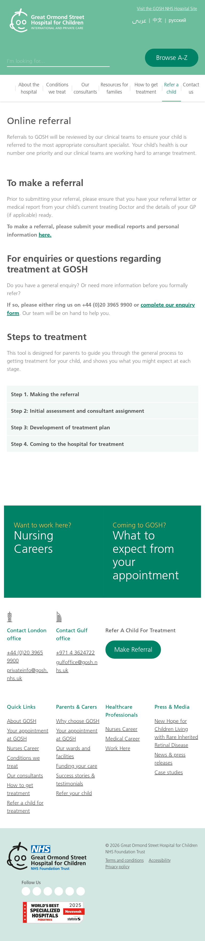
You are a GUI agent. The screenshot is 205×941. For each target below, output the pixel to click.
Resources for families (114, 88)
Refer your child (74, 793)
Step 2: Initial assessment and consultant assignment (78, 410)
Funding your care (76, 766)
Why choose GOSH (77, 721)
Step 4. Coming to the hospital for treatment (67, 443)
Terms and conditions (124, 860)
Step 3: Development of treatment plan (61, 427)
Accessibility (160, 860)
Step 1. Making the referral (45, 394)
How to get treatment (146, 88)
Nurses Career (23, 748)
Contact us (191, 88)
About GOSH (21, 721)
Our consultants (85, 88)
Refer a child (171, 88)
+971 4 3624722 (75, 652)
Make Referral (133, 649)
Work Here (117, 748)
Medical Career (122, 738)
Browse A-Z (171, 57)
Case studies (169, 772)
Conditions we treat (57, 88)
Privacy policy (117, 866)
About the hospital (28, 88)
